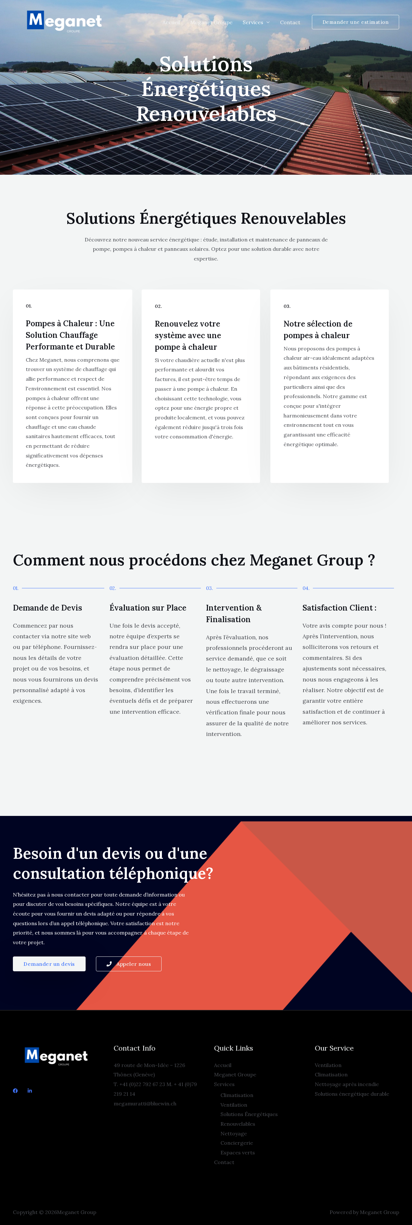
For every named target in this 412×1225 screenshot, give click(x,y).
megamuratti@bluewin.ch (145, 1103)
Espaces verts (237, 1152)
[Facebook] (15, 1090)
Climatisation (236, 1095)
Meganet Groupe (211, 22)
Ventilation (233, 1105)
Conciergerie (236, 1143)
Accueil (171, 22)
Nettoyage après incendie (347, 1084)
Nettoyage (233, 1133)
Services (253, 22)
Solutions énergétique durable (352, 1094)
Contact (290, 22)
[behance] (29, 1090)
